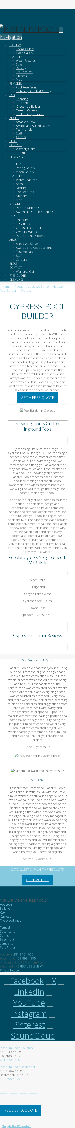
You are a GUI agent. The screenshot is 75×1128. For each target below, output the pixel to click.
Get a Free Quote (37, 397)
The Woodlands (10, 920)
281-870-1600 (23, 954)
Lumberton (7, 943)
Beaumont (7, 939)
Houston (6, 904)
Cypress (5, 916)
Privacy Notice (9, 970)
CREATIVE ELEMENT (30, 966)
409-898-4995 (26, 958)
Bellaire (5, 908)
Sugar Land (7, 931)
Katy (3, 912)
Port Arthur (7, 947)
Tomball (5, 927)
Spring (4, 935)
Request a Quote (20, 1110)
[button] (16, 1126)
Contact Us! (37, 879)
